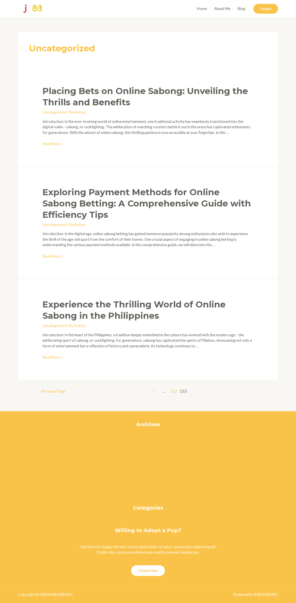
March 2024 (148, 452)
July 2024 (148, 430)
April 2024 (148, 447)
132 (173, 391)
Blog (241, 8)
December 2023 (148, 469)
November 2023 (148, 474)
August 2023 (148, 491)
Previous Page (50, 391)
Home (202, 8)
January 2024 (148, 463)
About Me (222, 8)
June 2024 (148, 436)
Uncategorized (54, 112)
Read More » (52, 143)
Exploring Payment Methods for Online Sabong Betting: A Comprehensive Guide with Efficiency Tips (146, 203)
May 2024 (148, 441)
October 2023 (148, 480)
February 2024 (148, 458)
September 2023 (148, 485)
